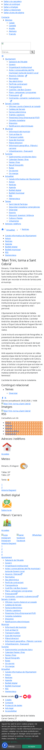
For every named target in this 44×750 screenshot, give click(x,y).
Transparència (11, 585)
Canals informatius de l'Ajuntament (20, 235)
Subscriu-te (6, 510)
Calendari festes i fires (15, 652)
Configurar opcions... (10, 742)
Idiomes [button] (8, 20)
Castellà (12, 25)
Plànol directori (12, 638)
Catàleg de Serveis (13, 605)
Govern (8, 563)
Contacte (5, 17)
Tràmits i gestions (13, 610)
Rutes (7, 660)
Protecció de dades (13, 705)
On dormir (10, 663)
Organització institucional (16, 565)
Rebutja (11, 746)
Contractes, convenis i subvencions (20, 596)
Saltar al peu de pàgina (14, 12)
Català (11, 23)
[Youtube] (25, 696)
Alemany (13, 31)
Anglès (12, 28)
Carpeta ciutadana (13, 616)
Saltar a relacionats (12, 9)
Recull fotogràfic (12, 658)
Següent (12, 490)
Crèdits (8, 700)
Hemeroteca (10, 255)
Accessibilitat (11, 711)
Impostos (9, 619)
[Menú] (2, 56)
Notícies (25, 229)
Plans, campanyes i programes (18, 591)
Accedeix (5, 454)
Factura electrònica (13, 607)
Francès (12, 34)
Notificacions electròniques (17, 621)
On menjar (10, 666)
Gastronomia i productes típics (19, 649)
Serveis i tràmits (8, 599)
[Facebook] (17, 696)
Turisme (5, 646)
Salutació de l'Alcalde (14, 560)
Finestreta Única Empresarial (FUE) (20, 613)
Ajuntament (6, 557)
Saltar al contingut (12, 4)
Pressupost (10, 593)
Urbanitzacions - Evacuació (17, 644)
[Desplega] (17, 230)
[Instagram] (29, 696)
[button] (4, 745)
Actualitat (10, 230)
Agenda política (12, 431)
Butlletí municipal (13, 249)
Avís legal (9, 708)
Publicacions (10, 434)
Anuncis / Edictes (12, 574)
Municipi (5, 624)
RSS (6, 252)
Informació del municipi (15, 627)
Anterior (5, 490)
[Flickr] (21, 696)
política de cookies (24, 738)
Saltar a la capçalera (12, 1)
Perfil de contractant (14, 582)
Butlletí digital (11, 246)
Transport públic (12, 632)
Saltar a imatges (11, 7)
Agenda (8, 244)
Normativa (10, 577)
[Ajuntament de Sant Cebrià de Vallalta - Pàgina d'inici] (16, 46)
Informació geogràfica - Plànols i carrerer (23, 641)
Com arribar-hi (11, 630)
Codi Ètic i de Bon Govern (16, 588)
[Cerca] (32, 52)
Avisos (8, 238)
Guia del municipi (13, 635)
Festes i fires (10, 655)
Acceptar (31, 746)
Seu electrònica (12, 579)
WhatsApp (37, 535)
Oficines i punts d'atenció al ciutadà (21, 602)
